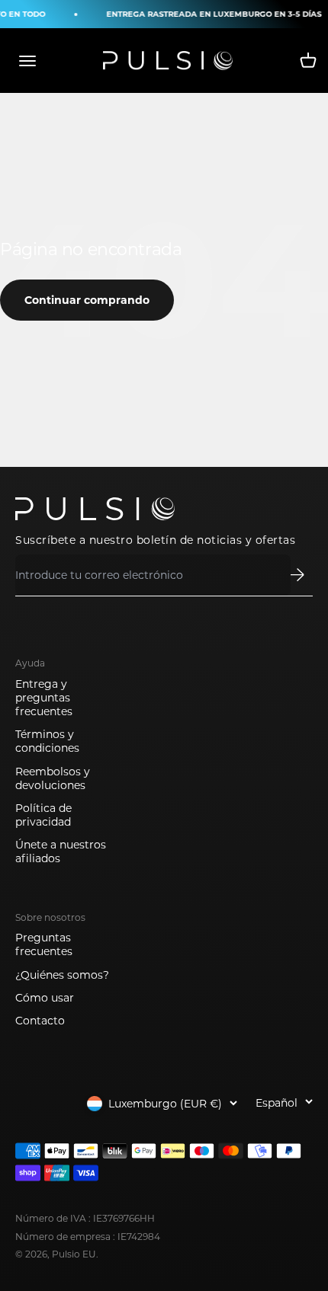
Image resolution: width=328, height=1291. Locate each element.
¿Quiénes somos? (62, 975)
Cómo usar (44, 998)
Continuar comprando (87, 300)
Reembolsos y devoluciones (52, 778)
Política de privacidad (43, 815)
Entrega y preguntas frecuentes (43, 697)
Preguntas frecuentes (43, 944)
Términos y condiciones (47, 741)
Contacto (40, 1020)
